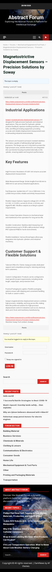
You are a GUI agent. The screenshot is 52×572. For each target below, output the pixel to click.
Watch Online (46, 37)
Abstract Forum (26, 17)
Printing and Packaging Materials (19, 475)
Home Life (8, 460)
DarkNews (39, 563)
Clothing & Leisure (12, 446)
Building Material (11, 431)
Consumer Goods (11, 455)
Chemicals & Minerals (13, 441)
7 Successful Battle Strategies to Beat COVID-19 (25, 400)
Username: (9, 347)
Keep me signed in (14, 359)
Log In (9, 366)
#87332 (45, 97)
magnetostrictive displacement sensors (25, 120)
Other (6, 470)
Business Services (12, 436)
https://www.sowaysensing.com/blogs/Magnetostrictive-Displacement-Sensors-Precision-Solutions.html (25, 103)
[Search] (39, 37)
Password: (9, 353)
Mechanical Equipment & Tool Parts (20, 465)
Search (6, 377)
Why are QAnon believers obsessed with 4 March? (25, 412)
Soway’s (8, 120)
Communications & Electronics (17, 450)
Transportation (10, 480)
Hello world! (8, 396)
